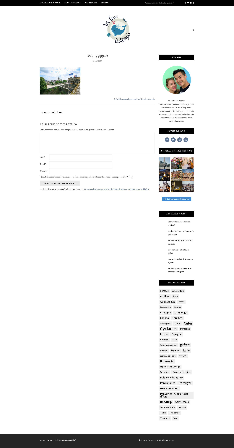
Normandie (166, 361)
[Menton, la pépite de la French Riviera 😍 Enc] (176, 175)
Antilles (164, 296)
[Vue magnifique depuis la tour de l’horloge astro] (188, 187)
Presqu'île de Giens (169, 388)
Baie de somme (165, 307)
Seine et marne (167, 407)
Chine (177, 323)
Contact (105, 3)
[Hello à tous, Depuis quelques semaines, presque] (176, 163)
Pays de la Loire (181, 372)
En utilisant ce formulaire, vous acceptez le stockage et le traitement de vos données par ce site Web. (87, 177)
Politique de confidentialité (65, 440)
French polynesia (168, 345)
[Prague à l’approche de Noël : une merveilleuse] (164, 175)
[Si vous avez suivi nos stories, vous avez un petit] (164, 163)
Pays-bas (164, 372)
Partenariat (91, 3)
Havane (164, 350)
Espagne (177, 334)
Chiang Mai (165, 323)
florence (164, 339)
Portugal (185, 383)
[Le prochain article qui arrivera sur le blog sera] (188, 175)
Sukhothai (182, 407)
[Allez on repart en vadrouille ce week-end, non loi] (188, 163)
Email (43, 164)
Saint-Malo (182, 401)
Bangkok (177, 307)
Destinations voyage (50, 3)
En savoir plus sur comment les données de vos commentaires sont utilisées (116, 189)
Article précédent (53, 112)
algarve (164, 290)
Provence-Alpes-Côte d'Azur (174, 395)
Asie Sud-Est (167, 301)
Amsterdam (178, 291)
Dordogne (185, 329)
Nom (42, 157)
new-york (182, 356)
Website (43, 171)
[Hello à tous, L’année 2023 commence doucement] (164, 187)
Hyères (175, 350)
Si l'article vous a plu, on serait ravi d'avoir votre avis (134, 99)
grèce (185, 345)
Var (175, 418)
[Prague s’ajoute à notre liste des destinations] (176, 187)
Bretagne (165, 312)
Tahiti (163, 412)
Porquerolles (167, 383)
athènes (181, 302)
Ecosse (164, 334)
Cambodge (181, 312)
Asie (175, 296)
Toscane (165, 418)
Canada (164, 318)
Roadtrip (166, 402)
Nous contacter (46, 440)
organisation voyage (170, 366)
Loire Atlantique (168, 356)
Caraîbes (177, 318)
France (174, 340)
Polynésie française (171, 377)
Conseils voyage (72, 3)
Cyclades (168, 329)
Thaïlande (175, 412)
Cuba (188, 323)
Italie (186, 350)
